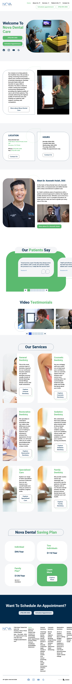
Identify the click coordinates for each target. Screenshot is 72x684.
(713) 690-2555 (63, 7)
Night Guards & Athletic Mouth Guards (43, 651)
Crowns (59, 640)
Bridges (59, 638)
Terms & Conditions (31, 643)
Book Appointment (33, 639)
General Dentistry (43, 628)
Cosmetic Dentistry (50, 628)
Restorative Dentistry (60, 628)
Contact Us (66, 3)
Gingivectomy (52, 640)
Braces (50, 631)
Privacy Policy (32, 640)
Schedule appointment (46, 7)
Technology (31, 635)
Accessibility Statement (32, 646)
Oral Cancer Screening (43, 658)
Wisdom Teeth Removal (42, 669)
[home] (7, 4)
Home (29, 3)
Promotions (31, 637)
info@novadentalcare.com (20, 640)
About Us (31, 629)
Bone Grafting (61, 636)
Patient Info (31, 632)
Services (30, 630)
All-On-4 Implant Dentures (59, 633)
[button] (36, 3)
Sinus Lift (59, 653)
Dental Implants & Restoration (60, 643)
